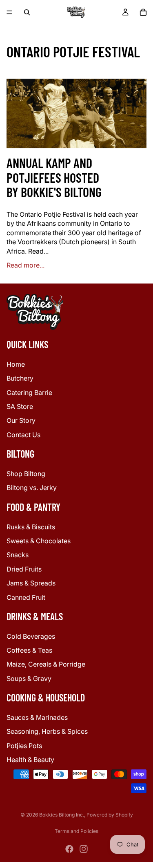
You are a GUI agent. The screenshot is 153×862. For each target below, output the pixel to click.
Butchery (20, 378)
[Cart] (143, 12)
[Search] (27, 12)
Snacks (18, 555)
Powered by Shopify (109, 815)
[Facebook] (69, 849)
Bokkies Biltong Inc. (61, 815)
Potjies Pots (24, 746)
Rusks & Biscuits (31, 526)
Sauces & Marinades (37, 717)
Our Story (21, 420)
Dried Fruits (24, 569)
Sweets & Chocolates (39, 541)
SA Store (20, 406)
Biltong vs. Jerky (32, 487)
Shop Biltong (26, 474)
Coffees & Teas (29, 650)
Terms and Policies (76, 831)
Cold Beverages (31, 636)
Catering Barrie (29, 392)
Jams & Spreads (31, 583)
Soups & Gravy (29, 678)
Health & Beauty (30, 759)
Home (16, 364)
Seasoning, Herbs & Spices (47, 731)
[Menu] (9, 12)
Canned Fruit (26, 597)
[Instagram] (84, 849)
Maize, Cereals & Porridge (46, 664)
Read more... (25, 265)
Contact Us (23, 435)
